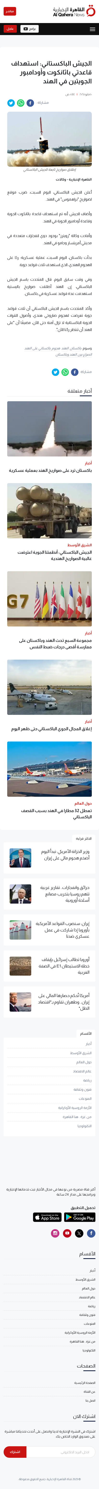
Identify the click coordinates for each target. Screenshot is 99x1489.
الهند (64, 348)
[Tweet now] (79, 1233)
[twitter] (11, 103)
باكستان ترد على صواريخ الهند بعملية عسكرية (50, 470)
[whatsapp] (21, 103)
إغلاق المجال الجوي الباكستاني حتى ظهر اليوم (51, 728)
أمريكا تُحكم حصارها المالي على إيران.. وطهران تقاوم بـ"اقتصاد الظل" (63, 1002)
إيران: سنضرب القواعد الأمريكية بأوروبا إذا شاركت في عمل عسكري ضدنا (62, 930)
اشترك (15, 1452)
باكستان (75, 348)
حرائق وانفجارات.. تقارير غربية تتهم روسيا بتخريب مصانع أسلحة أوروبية (64, 894)
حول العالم (84, 1062)
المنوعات (85, 1098)
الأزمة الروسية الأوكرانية (75, 1108)
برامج (32, 28)
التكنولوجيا (85, 1126)
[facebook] (30, 103)
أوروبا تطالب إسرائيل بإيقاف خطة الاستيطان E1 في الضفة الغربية (64, 966)
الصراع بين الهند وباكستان (74, 354)
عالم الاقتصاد (82, 1071)
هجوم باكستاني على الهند (42, 348)
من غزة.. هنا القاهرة (77, 1117)
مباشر (10, 11)
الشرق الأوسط (81, 1053)
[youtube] (67, 1233)
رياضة (87, 1080)
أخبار (89, 1044)
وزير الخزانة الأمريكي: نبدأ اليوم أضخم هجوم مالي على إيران (65, 854)
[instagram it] (55, 1233)
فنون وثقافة (83, 1089)
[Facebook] (91, 1233)
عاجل (10, 28)
